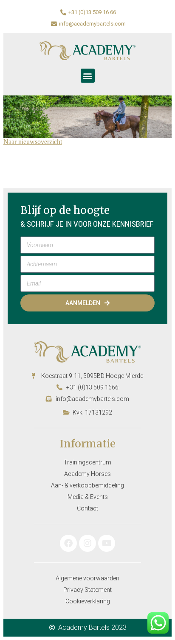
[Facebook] (68, 543)
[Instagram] (87, 543)
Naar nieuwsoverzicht (32, 141)
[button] (88, 76)
